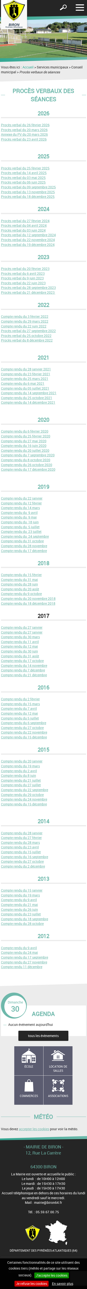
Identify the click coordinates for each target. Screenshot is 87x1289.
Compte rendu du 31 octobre (22, 541)
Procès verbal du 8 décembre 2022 (27, 340)
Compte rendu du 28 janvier (22, 833)
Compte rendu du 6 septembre (23, 722)
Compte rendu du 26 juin (19, 909)
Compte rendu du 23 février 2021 (25, 374)
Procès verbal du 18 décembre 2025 (28, 196)
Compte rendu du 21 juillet (21, 780)
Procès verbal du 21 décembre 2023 (28, 292)
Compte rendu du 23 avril (20, 847)
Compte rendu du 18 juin (20, 522)
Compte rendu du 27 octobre (22, 727)
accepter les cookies (34, 1129)
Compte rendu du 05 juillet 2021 (25, 388)
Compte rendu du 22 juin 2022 (23, 326)
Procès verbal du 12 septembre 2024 (28, 235)
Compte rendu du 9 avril (19, 512)
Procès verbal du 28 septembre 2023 (28, 287)
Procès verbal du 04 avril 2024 (24, 225)
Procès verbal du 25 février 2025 (25, 168)
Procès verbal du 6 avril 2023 (23, 273)
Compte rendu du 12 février (21, 503)
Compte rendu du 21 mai (19, 904)
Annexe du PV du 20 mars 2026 (24, 134)
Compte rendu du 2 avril (19, 771)
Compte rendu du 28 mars (20, 842)
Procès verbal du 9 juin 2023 (22, 278)
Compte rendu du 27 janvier (22, 627)
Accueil (28, 67)
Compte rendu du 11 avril (20, 641)
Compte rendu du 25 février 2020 (25, 436)
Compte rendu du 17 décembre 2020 (28, 469)
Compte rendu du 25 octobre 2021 (26, 397)
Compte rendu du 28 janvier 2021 (26, 369)
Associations (58, 1096)
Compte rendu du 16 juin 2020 (23, 445)
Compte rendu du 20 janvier (22, 761)
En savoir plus (62, 1283)
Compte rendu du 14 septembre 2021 (29, 393)
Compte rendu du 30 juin (19, 651)
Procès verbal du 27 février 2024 (25, 220)
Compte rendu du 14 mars (20, 507)
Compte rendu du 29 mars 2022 (24, 321)
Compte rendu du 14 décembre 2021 (28, 402)
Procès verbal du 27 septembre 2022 (28, 330)
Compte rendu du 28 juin (19, 584)
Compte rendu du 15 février (21, 574)
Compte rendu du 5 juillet (20, 527)
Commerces (29, 1096)
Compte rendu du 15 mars (20, 704)
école (28, 1066)
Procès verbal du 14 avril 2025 (24, 172)
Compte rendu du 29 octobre (22, 794)
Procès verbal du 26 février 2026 (25, 125)
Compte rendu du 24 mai (19, 952)
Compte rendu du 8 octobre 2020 (25, 460)
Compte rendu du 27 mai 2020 (23, 441)
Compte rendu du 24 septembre (25, 536)
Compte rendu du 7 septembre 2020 (28, 455)
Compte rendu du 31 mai (19, 579)
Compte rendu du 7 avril (19, 708)
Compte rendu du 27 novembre (24, 962)
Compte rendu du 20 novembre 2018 (28, 598)
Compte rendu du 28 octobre (22, 923)
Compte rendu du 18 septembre (24, 919)
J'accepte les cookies (51, 1275)
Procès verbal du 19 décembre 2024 (28, 244)
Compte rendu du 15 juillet (21, 852)
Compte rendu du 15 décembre (24, 737)
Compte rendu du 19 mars (20, 766)
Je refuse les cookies (31, 1283)
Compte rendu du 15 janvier (22, 890)
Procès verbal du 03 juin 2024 (23, 230)
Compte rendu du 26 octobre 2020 (26, 464)
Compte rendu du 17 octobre (22, 660)
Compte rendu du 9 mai (19, 517)
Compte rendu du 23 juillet (21, 531)
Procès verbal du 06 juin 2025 (23, 182)
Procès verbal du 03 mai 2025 (23, 177)
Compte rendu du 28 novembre (24, 546)
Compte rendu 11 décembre (21, 966)
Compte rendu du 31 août (20, 656)
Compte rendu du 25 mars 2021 (24, 378)
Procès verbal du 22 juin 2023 (23, 283)
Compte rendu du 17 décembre (24, 550)
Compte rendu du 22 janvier (22, 498)
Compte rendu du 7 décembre (23, 670)
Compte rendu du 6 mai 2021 (22, 383)
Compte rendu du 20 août (20, 589)
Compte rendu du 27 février (21, 837)
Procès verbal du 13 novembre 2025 (28, 192)
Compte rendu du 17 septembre (24, 957)
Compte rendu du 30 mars (20, 637)
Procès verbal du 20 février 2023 (25, 268)
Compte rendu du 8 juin (18, 775)
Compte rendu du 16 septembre (24, 856)
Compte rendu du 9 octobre (21, 593)
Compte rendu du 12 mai (19, 646)
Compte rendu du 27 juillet (21, 785)
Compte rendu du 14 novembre (24, 665)
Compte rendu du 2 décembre (23, 866)
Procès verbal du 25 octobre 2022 (26, 335)
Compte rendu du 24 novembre (24, 799)
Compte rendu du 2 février (20, 699)
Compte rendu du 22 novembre (24, 732)
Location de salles (58, 1068)
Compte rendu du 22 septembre (24, 789)
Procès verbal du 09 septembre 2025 (28, 187)
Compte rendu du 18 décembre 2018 (28, 603)
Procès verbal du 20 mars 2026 (24, 129)
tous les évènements (43, 1035)
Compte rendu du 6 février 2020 (24, 431)
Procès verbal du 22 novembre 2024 (28, 239)
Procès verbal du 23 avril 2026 (24, 139)
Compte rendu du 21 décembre (24, 675)
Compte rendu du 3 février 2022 (24, 316)
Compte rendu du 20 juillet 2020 (25, 450)
